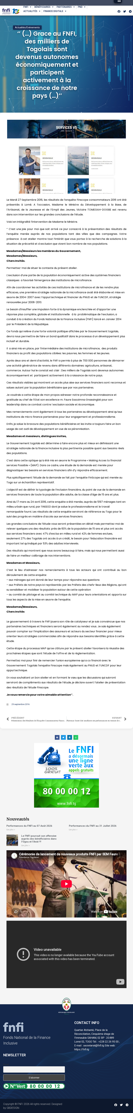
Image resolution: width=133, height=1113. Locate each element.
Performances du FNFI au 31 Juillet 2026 (92, 825)
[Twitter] (124, 11)
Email (6, 1064)
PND (80, 7)
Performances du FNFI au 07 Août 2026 (29, 825)
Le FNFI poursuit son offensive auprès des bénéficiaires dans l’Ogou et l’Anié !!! (38, 838)
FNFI (25, 7)
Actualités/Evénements (27, 27)
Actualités (30, 11)
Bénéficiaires (42, 7)
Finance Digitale (53, 11)
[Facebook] (119, 11)
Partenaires (64, 7)
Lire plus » (10, 830)
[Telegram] (130, 11)
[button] (57, 737)
